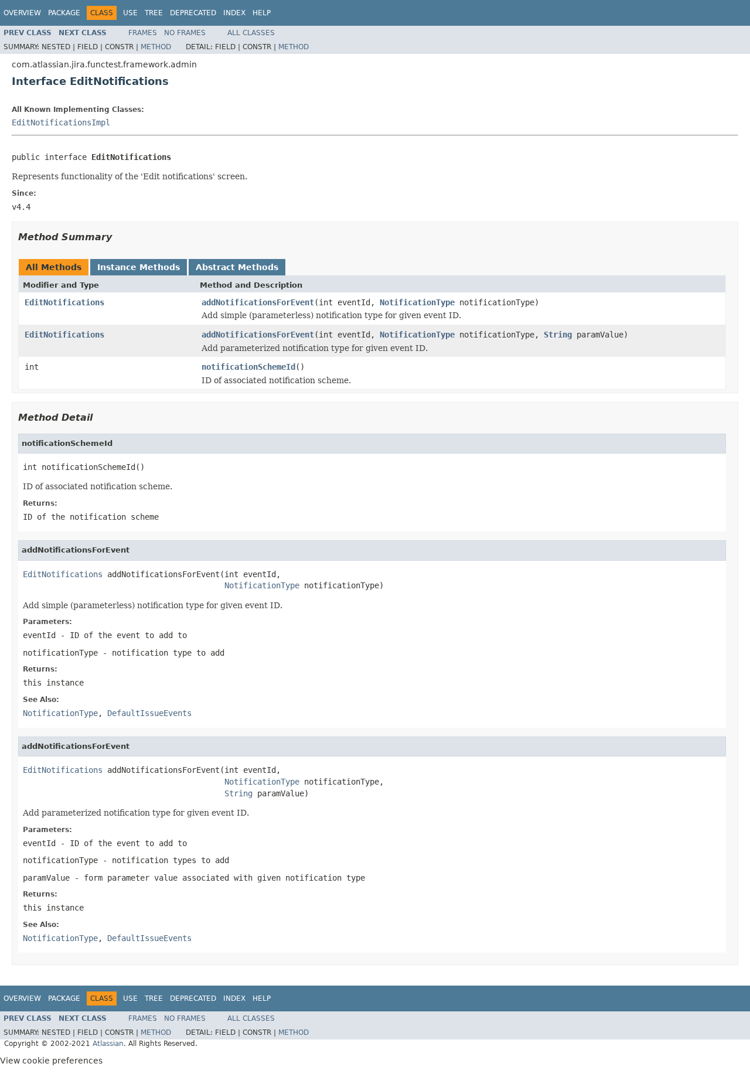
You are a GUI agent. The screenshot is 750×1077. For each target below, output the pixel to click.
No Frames (185, 33)
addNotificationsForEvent (258, 302)
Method (156, 47)
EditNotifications (64, 302)
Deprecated (193, 13)
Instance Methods (138, 267)
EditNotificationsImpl (61, 122)
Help (262, 13)
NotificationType (417, 302)
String (558, 334)
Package (64, 13)
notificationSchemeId (248, 367)
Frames (142, 33)
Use (130, 13)
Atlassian (108, 1043)
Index (234, 13)
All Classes (251, 33)
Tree (154, 13)
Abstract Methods (237, 267)
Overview (22, 13)
